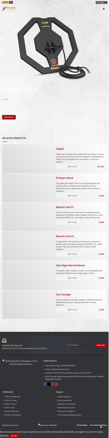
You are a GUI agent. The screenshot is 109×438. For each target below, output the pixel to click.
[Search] (100, 8)
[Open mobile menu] (106, 8)
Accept (14, 436)
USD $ (5, 2)
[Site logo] (9, 8)
